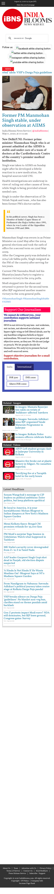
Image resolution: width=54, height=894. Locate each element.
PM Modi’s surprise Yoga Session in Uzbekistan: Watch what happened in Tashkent (25, 537)
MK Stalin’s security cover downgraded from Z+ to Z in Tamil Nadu (26, 549)
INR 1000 (30, 377)
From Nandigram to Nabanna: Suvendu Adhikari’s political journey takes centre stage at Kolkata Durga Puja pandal (27, 586)
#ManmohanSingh (12, 298)
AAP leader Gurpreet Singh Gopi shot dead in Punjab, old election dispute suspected (25, 560)
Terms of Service (13, 871)
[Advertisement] (27, 745)
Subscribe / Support (37, 873)
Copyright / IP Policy (20, 881)
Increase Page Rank (27, 883)
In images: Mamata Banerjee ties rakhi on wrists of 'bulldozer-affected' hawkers (31, 410)
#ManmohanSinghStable (36, 298)
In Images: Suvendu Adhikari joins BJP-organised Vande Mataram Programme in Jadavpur (31, 424)
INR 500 (13, 377)
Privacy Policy (45, 868)
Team (16, 868)
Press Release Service (17, 873)
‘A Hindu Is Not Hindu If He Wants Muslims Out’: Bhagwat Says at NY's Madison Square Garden (24, 573)
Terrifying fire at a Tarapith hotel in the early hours (30, 475)
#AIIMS (6, 302)
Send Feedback (42, 871)
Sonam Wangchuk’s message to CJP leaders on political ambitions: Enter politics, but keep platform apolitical (24, 497)
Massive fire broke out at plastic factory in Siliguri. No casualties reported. (33, 464)
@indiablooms (40, 131)
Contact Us (28, 871)
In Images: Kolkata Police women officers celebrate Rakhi (33, 436)
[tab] (9, 367)
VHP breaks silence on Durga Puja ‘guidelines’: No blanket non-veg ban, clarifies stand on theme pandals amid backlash (25, 601)
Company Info (37, 881)
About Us (6, 868)
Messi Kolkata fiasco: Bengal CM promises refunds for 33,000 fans (23, 525)
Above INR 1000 (17, 384)
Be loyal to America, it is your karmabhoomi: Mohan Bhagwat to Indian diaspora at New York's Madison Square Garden (26, 512)
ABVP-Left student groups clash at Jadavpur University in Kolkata (33, 451)
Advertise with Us (28, 868)
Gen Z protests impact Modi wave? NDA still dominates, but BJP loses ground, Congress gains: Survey (27, 615)
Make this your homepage (26, 5)
